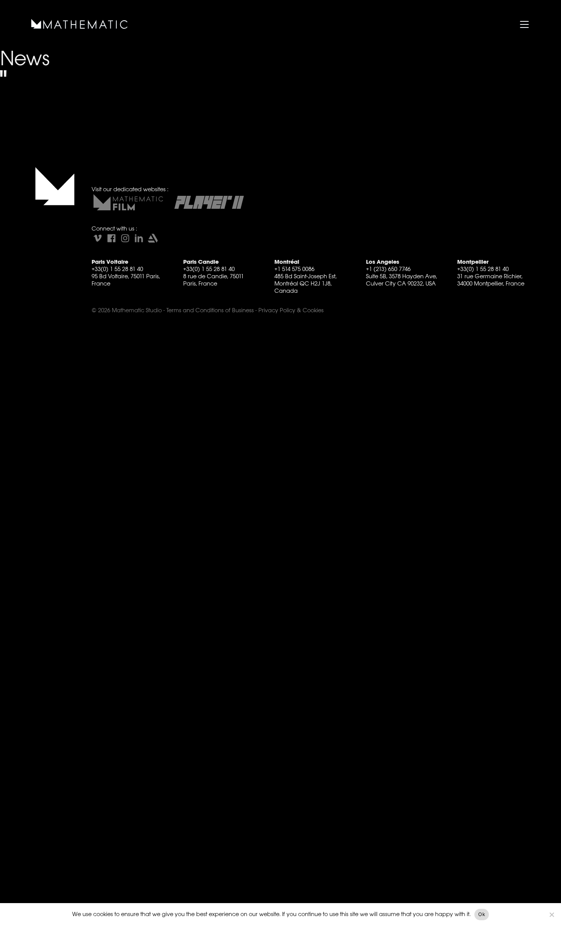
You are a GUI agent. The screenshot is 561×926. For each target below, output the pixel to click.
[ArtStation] (153, 238)
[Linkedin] (139, 238)
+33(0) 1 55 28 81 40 (117, 269)
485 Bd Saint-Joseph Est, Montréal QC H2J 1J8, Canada (305, 283)
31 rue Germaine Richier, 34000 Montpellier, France (490, 280)
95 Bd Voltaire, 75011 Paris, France (126, 280)
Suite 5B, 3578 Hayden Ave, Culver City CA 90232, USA (401, 280)
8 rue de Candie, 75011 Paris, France (213, 280)
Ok (481, 914)
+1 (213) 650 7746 (388, 269)
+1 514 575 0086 (294, 269)
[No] (551, 914)
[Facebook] (111, 238)
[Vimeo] (98, 238)
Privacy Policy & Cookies (291, 310)
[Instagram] (125, 238)
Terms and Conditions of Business (210, 310)
